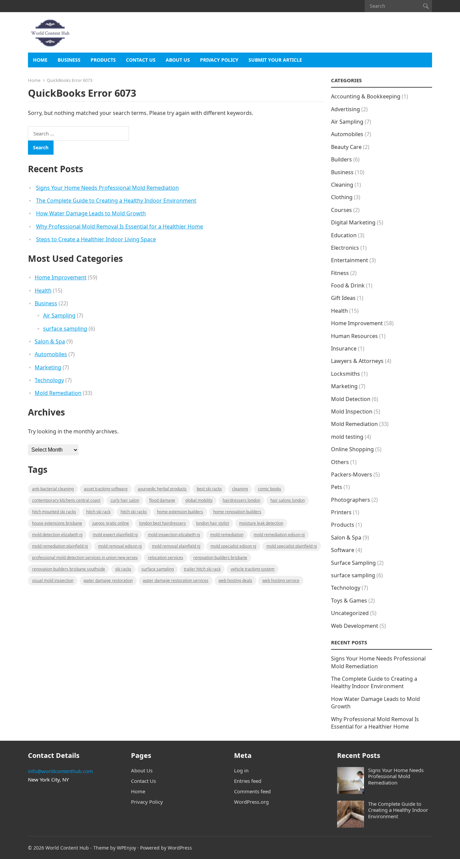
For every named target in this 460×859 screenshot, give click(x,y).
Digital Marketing (353, 222)
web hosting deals (235, 580)
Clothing (342, 197)
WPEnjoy (126, 848)
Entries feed (247, 780)
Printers (341, 512)
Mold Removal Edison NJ (120, 546)
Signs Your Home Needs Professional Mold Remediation (107, 187)
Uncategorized (350, 613)
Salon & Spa (50, 341)
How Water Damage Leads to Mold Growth (91, 213)
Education (344, 235)
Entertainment (349, 260)
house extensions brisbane (57, 523)
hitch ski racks (134, 512)
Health (43, 290)
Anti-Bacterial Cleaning (53, 489)
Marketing (48, 367)
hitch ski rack (98, 512)
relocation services (165, 557)
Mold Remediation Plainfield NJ (60, 546)
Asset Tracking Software (106, 489)
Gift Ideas (343, 298)
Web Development (354, 626)
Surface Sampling (353, 562)
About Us (178, 60)
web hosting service (280, 580)
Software (342, 550)
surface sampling (65, 328)
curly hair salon (124, 500)
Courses (341, 210)
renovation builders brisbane (220, 557)
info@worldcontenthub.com (60, 771)
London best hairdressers (162, 523)
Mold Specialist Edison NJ (233, 546)
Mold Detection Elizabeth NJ (57, 535)
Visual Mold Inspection (52, 580)
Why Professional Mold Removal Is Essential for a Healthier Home (119, 226)
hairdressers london (241, 500)
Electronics (345, 247)
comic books (269, 489)
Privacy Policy (219, 60)
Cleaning (240, 489)
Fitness (340, 273)
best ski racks (209, 489)
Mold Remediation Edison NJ (279, 535)
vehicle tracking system (252, 569)
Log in (241, 770)
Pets (336, 487)
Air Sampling (59, 315)
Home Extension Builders (180, 512)
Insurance (344, 348)
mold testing (347, 436)
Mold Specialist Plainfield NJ (291, 546)
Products (103, 60)
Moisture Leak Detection (261, 523)
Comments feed (252, 791)
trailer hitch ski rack (202, 569)
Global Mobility (198, 500)
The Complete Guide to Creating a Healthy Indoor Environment (116, 200)
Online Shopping (352, 449)
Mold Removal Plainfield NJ (176, 546)
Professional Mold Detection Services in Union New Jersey (85, 557)
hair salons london (287, 500)
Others (340, 462)
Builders (341, 159)
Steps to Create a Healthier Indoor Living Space (96, 239)
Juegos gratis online (110, 523)
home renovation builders (237, 512)
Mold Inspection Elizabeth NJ (174, 535)
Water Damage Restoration (108, 580)
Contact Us (141, 60)
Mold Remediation (58, 393)
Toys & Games (349, 600)
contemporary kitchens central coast (66, 500)
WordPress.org (251, 801)
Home (40, 60)
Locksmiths (345, 373)
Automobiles (51, 354)
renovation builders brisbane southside (68, 569)
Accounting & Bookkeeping (365, 96)
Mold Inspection (351, 411)
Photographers (350, 499)
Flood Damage (162, 500)
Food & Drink (348, 285)
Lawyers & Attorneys (357, 361)
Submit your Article (275, 60)
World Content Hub (67, 848)
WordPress (180, 848)
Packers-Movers (351, 474)
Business (69, 60)
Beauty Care (346, 147)
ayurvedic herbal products (162, 489)
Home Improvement (61, 277)
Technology (49, 380)
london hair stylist (212, 523)
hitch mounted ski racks (54, 512)
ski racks (123, 569)
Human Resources (354, 336)
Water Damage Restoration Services (175, 580)
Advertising (345, 109)
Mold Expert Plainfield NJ (115, 535)
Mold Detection (350, 399)
